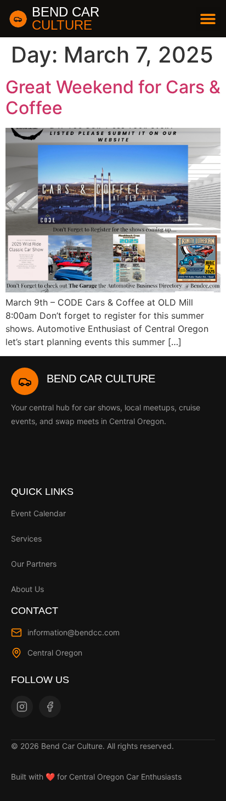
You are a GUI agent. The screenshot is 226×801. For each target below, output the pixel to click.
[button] (208, 19)
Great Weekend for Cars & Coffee (113, 97)
